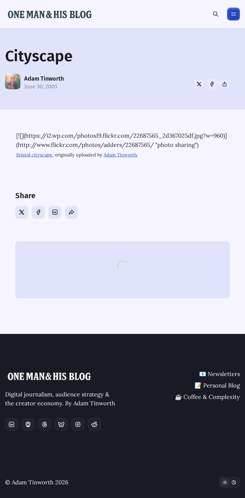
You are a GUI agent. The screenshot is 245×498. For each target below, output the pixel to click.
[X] (199, 84)
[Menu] (233, 14)
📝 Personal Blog (217, 385)
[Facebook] (212, 84)
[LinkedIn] (54, 212)
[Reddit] (94, 424)
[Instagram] (77, 424)
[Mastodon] (28, 424)
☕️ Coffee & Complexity (207, 397)
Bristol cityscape (34, 155)
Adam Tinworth (44, 78)
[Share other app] (224, 84)
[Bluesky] (61, 424)
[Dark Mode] (229, 482)
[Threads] (44, 424)
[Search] (215, 14)
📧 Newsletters (219, 374)
